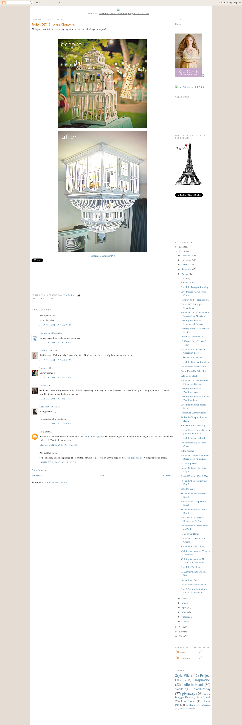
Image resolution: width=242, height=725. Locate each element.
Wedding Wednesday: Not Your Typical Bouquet (193, 560)
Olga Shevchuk (47, 406)
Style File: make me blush (193, 438)
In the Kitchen (187, 450)
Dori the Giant (46, 350)
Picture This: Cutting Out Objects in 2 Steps (193, 351)
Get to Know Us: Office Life (194, 371)
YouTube (144, 13)
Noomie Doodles (48, 332)
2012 (181, 246)
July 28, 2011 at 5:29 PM (55, 324)
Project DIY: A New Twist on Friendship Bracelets (194, 382)
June (184, 598)
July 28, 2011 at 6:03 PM (55, 360)
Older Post (168, 475)
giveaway (188, 693)
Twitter (112, 13)
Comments (184, 658)
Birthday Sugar (188, 488)
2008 (181, 636)
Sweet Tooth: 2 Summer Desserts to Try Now (192, 519)
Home (103, 475)
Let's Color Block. (189, 375)
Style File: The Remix (191, 567)
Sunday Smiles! (188, 282)
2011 (181, 251)
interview (205, 704)
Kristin (43, 385)
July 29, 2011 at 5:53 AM (56, 398)
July (184, 278)
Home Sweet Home (190, 533)
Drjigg (43, 431)
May (184, 602)
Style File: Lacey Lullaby (193, 546)
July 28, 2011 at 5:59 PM (55, 342)
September (187, 269)
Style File (182, 675)
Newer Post (37, 475)
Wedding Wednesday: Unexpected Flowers (192, 322)
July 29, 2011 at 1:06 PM (55, 423)
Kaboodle (122, 13)
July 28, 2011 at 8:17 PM (55, 377)
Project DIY (48, 298)
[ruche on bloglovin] (188, 184)
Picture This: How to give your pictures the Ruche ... (195, 431)
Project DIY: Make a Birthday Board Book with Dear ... (195, 457)
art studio (191, 704)
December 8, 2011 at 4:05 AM (59, 444)
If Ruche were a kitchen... (193, 357)
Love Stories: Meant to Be (193, 366)
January (186, 621)
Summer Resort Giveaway (193, 425)
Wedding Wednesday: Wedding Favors (191, 390)
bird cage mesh (133, 457)
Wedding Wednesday (192, 688)
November (187, 260)
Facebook (103, 13)
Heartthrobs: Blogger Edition (195, 299)
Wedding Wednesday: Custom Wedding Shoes (195, 398)
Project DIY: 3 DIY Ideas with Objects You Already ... (195, 314)
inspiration (202, 679)
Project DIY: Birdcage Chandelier (191, 306)
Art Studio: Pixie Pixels (192, 336)
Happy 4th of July (189, 579)
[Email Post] (78, 295)
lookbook (205, 697)
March (185, 612)
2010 (181, 627)
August (185, 273)
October (186, 264)
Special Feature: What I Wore (195, 476)
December (187, 255)
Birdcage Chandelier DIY (102, 255)
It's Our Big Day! (189, 463)
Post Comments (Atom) (56, 482)
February (186, 616)
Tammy (43, 368)
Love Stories (188, 701)
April (184, 607)
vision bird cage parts (93, 436)
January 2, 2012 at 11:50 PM (58, 462)
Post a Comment (39, 470)
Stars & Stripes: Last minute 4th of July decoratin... (194, 590)
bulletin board (192, 684)
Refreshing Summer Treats (193, 412)
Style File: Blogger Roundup (195, 287)
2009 (181, 631)
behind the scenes (186, 708)
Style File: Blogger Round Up (195, 361)
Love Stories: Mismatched (193, 584)
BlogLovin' (133, 13)
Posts (182, 652)
